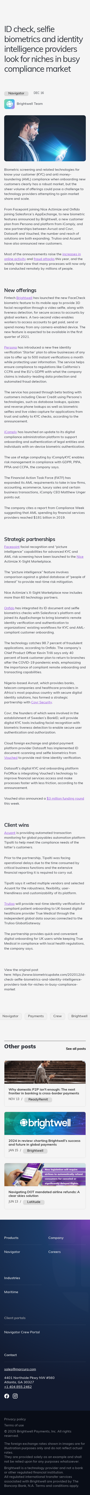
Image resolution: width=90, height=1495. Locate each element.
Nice (80, 557)
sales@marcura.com (20, 1369)
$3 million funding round (65, 798)
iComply (10, 432)
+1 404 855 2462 (18, 1387)
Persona (10, 347)
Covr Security (41, 702)
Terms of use (14, 1425)
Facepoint (12, 547)
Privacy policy (15, 1419)
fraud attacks (44, 259)
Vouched (11, 758)
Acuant (9, 833)
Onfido (9, 608)
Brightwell (24, 298)
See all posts (76, 1049)
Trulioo (9, 904)
